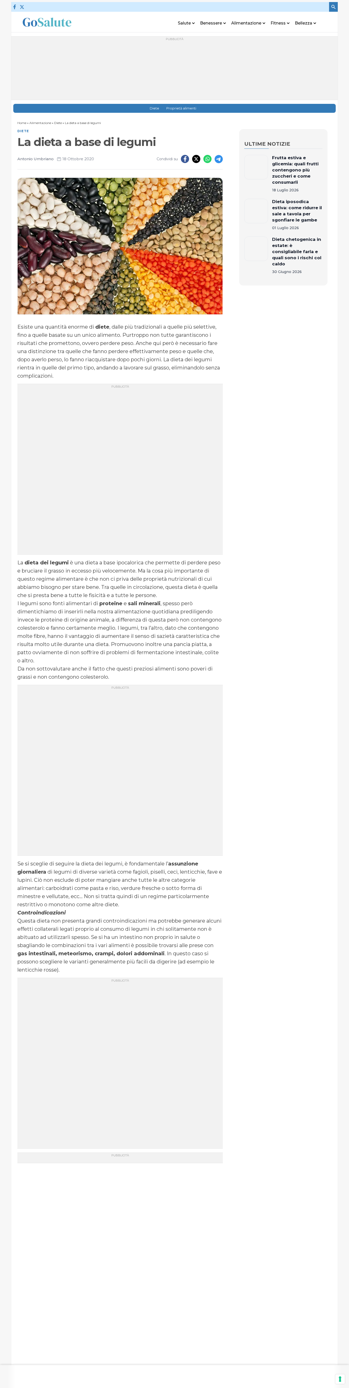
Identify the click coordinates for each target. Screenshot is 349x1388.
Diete (154, 108)
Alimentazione (40, 123)
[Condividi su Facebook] (185, 159)
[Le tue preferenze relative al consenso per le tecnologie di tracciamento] (340, 1379)
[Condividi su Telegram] (219, 159)
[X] (21, 7)
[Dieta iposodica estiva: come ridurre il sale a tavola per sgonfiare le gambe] (256, 214)
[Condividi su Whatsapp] (207, 159)
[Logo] (47, 22)
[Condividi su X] (196, 159)
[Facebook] (14, 7)
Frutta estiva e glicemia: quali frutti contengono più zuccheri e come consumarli (295, 170)
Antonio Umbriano (35, 158)
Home (21, 123)
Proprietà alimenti (181, 108)
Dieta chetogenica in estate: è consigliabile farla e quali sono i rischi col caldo (296, 251)
